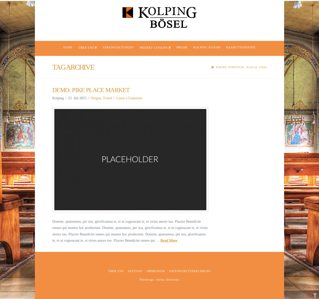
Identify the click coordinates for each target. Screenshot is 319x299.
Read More (168, 240)
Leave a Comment (129, 98)
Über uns (116, 271)
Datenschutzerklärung (190, 271)
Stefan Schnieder (168, 279)
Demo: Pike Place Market (91, 90)
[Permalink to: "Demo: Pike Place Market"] (130, 159)
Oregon (95, 98)
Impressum (156, 271)
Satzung (135, 271)
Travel (107, 98)
